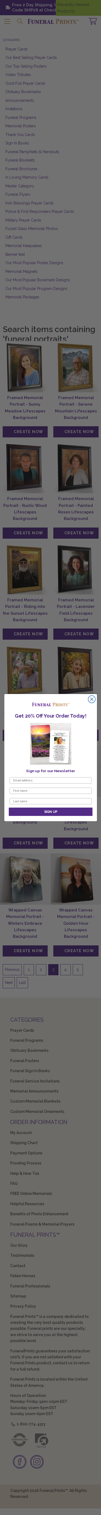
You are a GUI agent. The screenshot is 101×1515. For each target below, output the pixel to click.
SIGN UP (50, 812)
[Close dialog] (91, 699)
